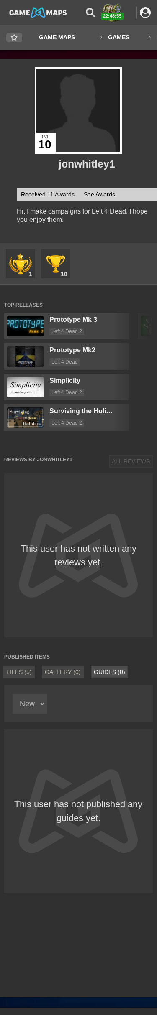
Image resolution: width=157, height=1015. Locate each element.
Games (118, 37)
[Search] (90, 12)
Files (19, 672)
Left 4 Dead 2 (66, 331)
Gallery (63, 672)
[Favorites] (14, 38)
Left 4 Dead (64, 362)
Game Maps (57, 37)
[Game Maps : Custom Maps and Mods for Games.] (38, 12)
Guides (109, 672)
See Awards (99, 194)
